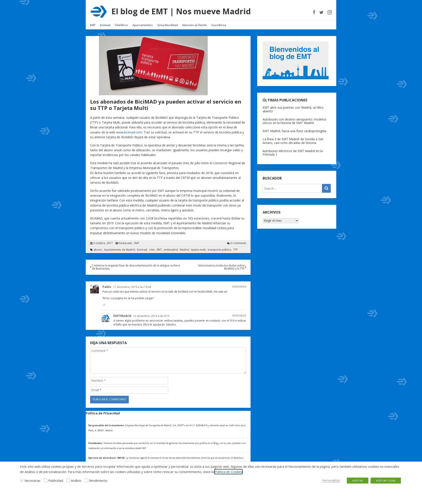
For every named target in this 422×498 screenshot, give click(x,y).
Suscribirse (218, 25)
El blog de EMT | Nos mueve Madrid (181, 11)
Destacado (125, 243)
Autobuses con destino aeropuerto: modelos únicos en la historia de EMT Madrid (294, 121)
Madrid (184, 249)
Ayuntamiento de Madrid (119, 249)
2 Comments (238, 243)
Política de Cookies (228, 471)
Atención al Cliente (194, 25)
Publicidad (55, 480)
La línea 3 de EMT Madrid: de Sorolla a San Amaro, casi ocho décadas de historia (293, 141)
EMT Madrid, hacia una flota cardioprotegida (294, 131)
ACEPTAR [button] (357, 480)
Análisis (76, 480)
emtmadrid (171, 249)
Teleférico (121, 25)
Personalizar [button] (331, 480)
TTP (235, 249)
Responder (239, 286)
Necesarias (32, 480)
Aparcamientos (143, 25)
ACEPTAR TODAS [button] (385, 480)
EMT (93, 25)
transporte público (219, 249)
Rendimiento (98, 480)
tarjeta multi (198, 249)
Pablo (106, 287)
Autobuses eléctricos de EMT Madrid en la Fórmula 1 (293, 153)
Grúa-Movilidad (167, 25)
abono (98, 249)
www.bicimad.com (129, 132)
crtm (152, 249)
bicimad (105, 25)
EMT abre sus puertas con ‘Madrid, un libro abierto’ (293, 109)
